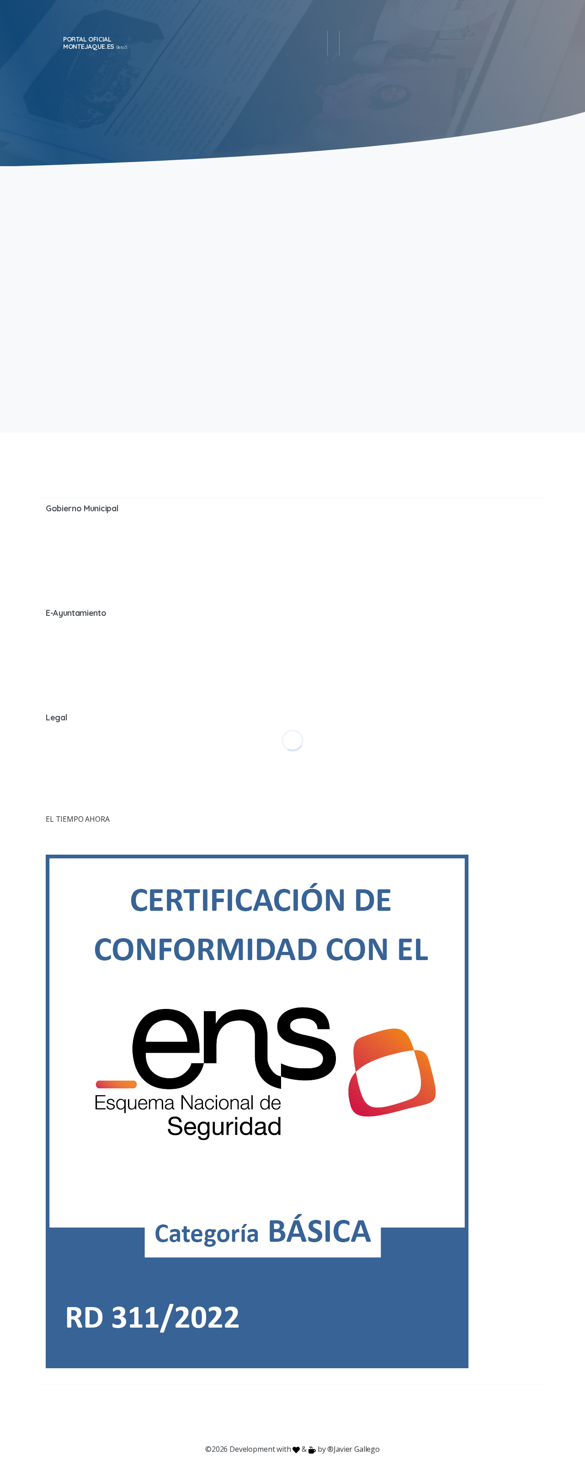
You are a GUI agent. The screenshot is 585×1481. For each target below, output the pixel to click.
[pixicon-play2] (311, 1414)
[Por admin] (57, 364)
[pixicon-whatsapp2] (347, 1414)
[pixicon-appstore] (329, 1414)
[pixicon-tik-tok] (365, 1414)
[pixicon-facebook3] (219, 1414)
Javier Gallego (357, 1449)
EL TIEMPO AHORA (78, 819)
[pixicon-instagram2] (256, 1414)
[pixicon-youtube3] (274, 1414)
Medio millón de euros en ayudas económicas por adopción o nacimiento (407, 250)
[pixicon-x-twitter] (238, 1414)
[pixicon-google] (292, 1414)
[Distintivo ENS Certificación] (257, 1111)
